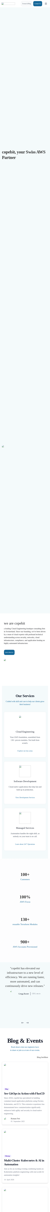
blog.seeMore (42, 1057)
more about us (9, 652)
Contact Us (37, 4)
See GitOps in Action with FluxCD (24, 1093)
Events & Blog (26, 4)
